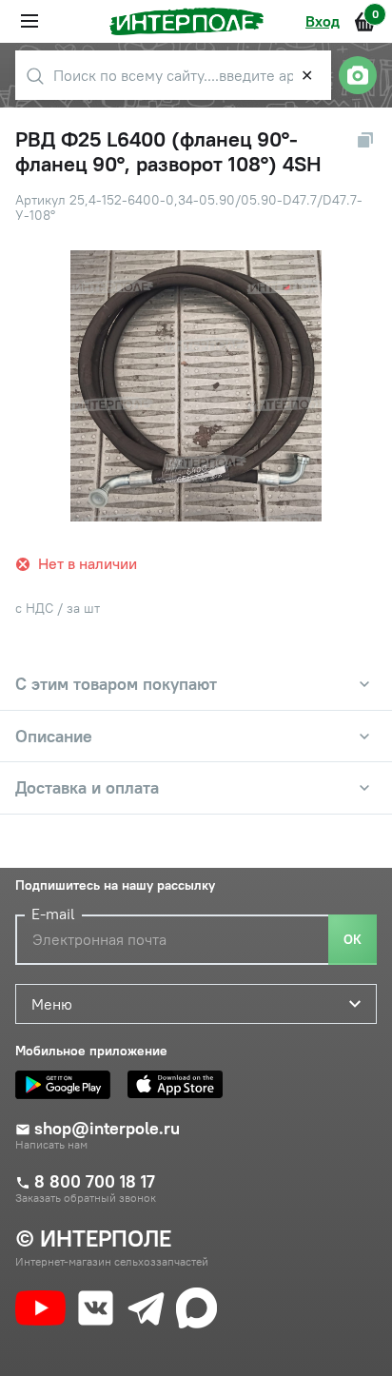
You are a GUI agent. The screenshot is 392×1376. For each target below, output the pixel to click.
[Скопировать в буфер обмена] (365, 139)
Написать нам (51, 1144)
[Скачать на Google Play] (67, 1085)
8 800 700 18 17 (94, 1181)
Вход (322, 20)
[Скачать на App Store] (179, 1085)
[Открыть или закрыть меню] (29, 21)
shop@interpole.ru (107, 1128)
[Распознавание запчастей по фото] (358, 75)
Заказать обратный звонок (85, 1198)
